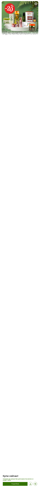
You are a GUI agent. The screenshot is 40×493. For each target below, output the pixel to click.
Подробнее (15, 484)
